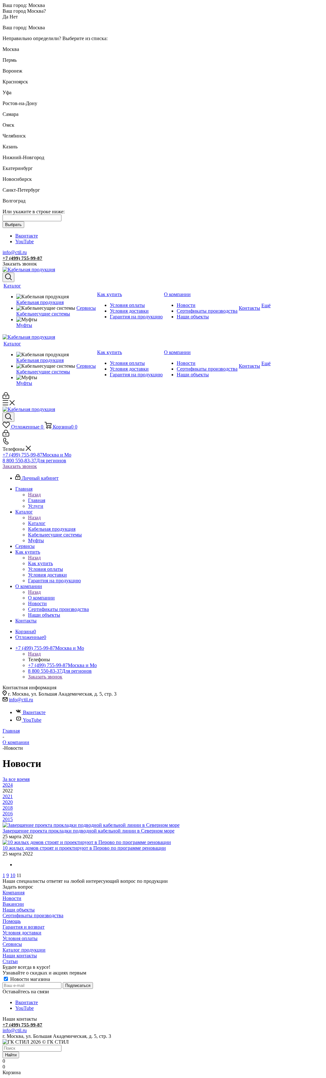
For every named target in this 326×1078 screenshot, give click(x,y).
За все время (16, 779)
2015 (8, 819)
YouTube (24, 241)
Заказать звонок (20, 466)
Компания (14, 892)
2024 (8, 785)
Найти (11, 1055)
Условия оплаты (20, 938)
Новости (12, 898)
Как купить (40, 563)
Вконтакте (26, 235)
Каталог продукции (24, 950)
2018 (8, 808)
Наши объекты (19, 909)
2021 (8, 796)
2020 (8, 802)
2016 (8, 813)
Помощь (12, 921)
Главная (36, 500)
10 (12, 875)
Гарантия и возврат (24, 927)
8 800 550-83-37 (34, 460)
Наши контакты (20, 955)
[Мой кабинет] (6, 397)
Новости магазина (29, 979)
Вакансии (13, 904)
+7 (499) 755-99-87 (22, 258)
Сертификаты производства (33, 915)
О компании (41, 597)
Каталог (37, 523)
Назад (34, 494)
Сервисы (12, 944)
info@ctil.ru (15, 252)
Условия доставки (22, 932)
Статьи (10, 961)
